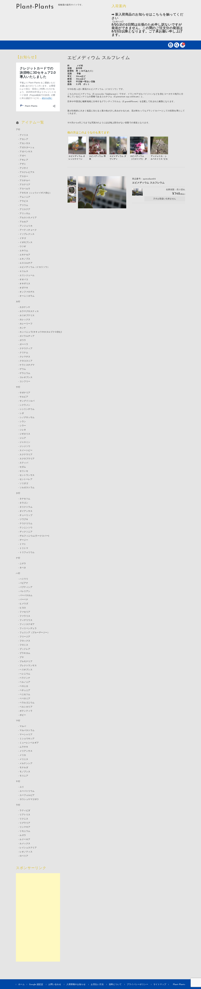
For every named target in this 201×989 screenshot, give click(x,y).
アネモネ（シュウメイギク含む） (36, 193)
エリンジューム (27, 275)
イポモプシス (26, 242)
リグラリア (25, 823)
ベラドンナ (25, 678)
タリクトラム (26, 507)
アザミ (23, 164)
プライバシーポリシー (137, 984)
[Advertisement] (38, 917)
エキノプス (25, 259)
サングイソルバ (27, 401)
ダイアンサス (26, 511)
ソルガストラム (27, 488)
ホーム (21, 984)
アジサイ (24, 168)
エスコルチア (26, 263)
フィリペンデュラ (28, 628)
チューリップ (26, 515)
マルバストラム (27, 730)
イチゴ (23, 238)
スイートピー (26, 450)
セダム (23, 467)
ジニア (23, 438)
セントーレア (26, 479)
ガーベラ (24, 344)
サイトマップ (159, 984)
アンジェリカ (26, 226)
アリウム (24, 205)
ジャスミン (25, 442)
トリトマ (24, 548)
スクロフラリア (27, 459)
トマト (23, 544)
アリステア (25, 209)
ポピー (23, 715)
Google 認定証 (36, 984)
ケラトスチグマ (27, 365)
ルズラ (23, 835)
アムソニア (25, 197)
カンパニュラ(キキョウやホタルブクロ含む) (41, 332)
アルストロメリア (28, 218)
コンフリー (25, 381)
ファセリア (25, 612)
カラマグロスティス (29, 311)
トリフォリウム (27, 552)
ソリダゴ (24, 483)
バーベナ (24, 600)
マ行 (18, 721)
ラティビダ (25, 811)
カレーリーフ (26, 324)
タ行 (18, 493)
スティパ (24, 463)
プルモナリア (26, 661)
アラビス (24, 201)
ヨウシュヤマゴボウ (29, 799)
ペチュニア (25, 690)
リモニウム (25, 831)
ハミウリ (24, 579)
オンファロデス (27, 292)
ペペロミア (25, 699)
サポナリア (25, 393)
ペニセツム (25, 694)
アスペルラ (25, 189)
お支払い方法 (97, 984)
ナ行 (18, 558)
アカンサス (25, 143)
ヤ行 (18, 781)
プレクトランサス (28, 666)
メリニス (24, 759)
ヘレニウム (25, 674)
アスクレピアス (27, 172)
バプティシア (26, 587)
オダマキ (24, 288)
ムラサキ (24, 747)
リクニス (24, 819)
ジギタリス (25, 434)
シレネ (23, 430)
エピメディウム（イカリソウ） (34, 267)
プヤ (22, 657)
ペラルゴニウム (27, 703)
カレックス (25, 320)
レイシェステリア (28, 848)
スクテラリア (26, 455)
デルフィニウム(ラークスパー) (34, 536)
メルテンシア (26, 763)
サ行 (18, 387)
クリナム (24, 353)
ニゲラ (23, 564)
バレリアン (25, 591)
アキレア (24, 160)
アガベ (23, 156)
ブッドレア (25, 649)
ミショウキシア (27, 739)
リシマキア (25, 827)
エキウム (24, 251)
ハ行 (18, 573)
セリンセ (24, 471)
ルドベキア (25, 839)
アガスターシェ (27, 147)
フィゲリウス (26, 620)
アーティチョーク (28, 230)
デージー (24, 540)
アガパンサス (26, 152)
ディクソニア (26, 532)
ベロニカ (24, 686)
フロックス (25, 641)
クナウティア (26, 348)
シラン (23, 422)
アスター (24, 176)
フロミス (24, 645)
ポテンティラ (26, 711)
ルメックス (25, 844)
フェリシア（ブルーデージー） (34, 633)
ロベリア (24, 856)
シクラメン (25, 405)
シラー (23, 426)
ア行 (18, 129)
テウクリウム (26, 523)
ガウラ (23, 340)
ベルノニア (25, 682)
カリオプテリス (27, 315)
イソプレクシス (27, 234)
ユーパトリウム (27, 791)
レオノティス (26, 852)
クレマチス (25, 357)
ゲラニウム (25, 373)
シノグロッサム (27, 417)
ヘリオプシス (26, 670)
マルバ (23, 726)
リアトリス (25, 815)
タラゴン (24, 503)
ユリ (22, 787)
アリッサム (25, 213)
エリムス (24, 271)
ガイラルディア (27, 336)
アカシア (24, 139)
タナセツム (25, 499)
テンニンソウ (26, 528)
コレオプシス (26, 377)
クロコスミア (26, 361)
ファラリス (25, 616)
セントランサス (27, 475)
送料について (115, 984)
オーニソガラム (27, 296)
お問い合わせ (54, 984)
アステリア (25, 185)
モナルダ (24, 768)
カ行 (18, 302)
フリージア (25, 637)
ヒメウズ (24, 604)
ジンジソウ (25, 446)
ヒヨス (23, 608)
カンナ (23, 328)
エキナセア (25, 255)
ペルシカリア (26, 707)
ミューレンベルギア (29, 743)
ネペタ (23, 568)
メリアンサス (26, 751)
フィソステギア (27, 624)
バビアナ (24, 583)
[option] (71, 180)
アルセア (24, 222)
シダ (22, 413)
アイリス (24, 135)
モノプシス (25, 772)
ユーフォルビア (27, 795)
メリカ (23, 755)
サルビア (24, 397)
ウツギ (23, 246)
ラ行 (18, 805)
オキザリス (25, 284)
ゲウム (23, 369)
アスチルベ (25, 180)
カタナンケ (25, 307)
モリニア (24, 776)
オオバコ (24, 279)
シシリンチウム (27, 409)
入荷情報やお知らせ (76, 984)
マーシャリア (26, 734)
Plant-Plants (35, 7)
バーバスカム (26, 595)
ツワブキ (24, 519)
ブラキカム (25, 653)
